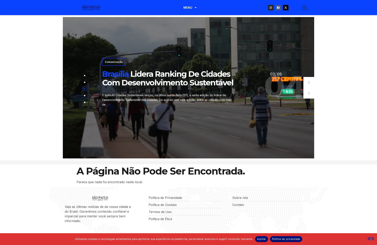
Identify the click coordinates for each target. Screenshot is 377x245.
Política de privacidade (286, 238)
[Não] (371, 238)
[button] (304, 7)
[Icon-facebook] (66, 231)
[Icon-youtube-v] (86, 231)
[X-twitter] (285, 7)
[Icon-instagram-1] (79, 231)
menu (187, 7)
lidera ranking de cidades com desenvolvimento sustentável (167, 78)
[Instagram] (271, 7)
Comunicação (114, 61)
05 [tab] (272, 74)
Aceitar (261, 238)
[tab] (84, 75)
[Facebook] (278, 7)
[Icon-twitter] (72, 231)
